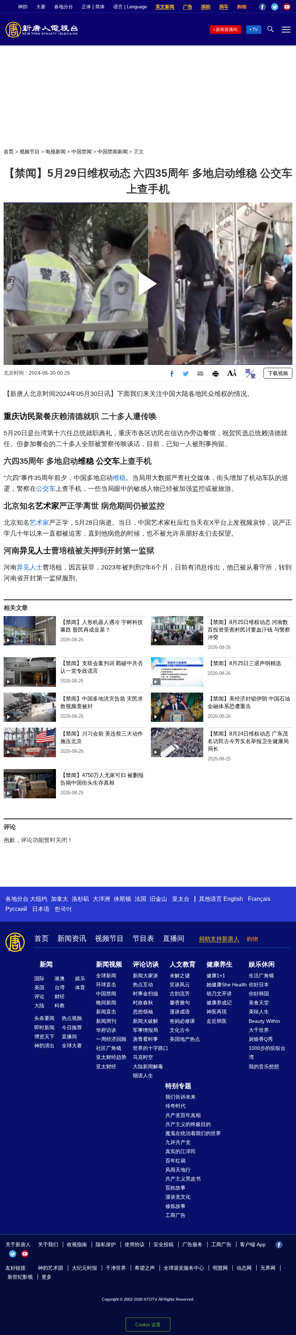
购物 (242, 6)
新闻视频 (109, 964)
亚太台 (181, 899)
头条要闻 (44, 1018)
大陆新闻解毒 (148, 1066)
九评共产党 (178, 1142)
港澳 (60, 978)
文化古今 (180, 1030)
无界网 (267, 1268)
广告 (187, 6)
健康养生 (219, 964)
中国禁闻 (81, 151)
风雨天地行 (178, 1170)
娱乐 (80, 978)
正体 (86, 6)
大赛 (40, 6)
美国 (39, 987)
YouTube (287, 6)
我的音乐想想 (264, 1066)
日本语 (40, 909)
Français (259, 899)
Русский (16, 909)
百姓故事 (175, 1188)
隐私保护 (106, 1244)
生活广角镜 (261, 975)
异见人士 (35, 550)
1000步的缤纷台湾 (267, 1052)
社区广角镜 (108, 1048)
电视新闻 (55, 151)
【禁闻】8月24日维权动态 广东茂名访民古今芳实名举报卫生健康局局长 (248, 741)
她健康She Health (226, 984)
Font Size (232, 373)
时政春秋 (143, 1002)
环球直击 (106, 984)
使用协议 (135, 1244)
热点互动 (143, 984)
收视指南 (77, 1244)
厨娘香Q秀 (261, 1039)
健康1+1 (215, 975)
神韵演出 (44, 1045)
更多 (47, 1277)
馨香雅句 (180, 1002)
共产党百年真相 (183, 1115)
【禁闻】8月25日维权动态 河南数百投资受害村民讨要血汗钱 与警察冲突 (249, 629)
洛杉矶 (80, 899)
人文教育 (183, 964)
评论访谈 (146, 964)
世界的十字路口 (150, 1048)
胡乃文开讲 (219, 993)
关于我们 (48, 1244)
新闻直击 (106, 1012)
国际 (39, 978)
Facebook (262, 6)
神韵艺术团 (50, 1268)
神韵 (22, 6)
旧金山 (158, 899)
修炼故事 (175, 1206)
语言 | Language (130, 6)
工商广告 (175, 1215)
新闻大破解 (145, 1021)
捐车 (223, 6)
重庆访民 (19, 416)
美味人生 (259, 1012)
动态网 (244, 1268)
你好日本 (259, 984)
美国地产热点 (185, 1039)
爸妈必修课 (182, 1021)
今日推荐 (72, 1027)
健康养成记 (219, 1002)
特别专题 (178, 1086)
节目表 (143, 938)
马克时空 (143, 1057)
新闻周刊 (106, 1021)
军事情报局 (145, 1030)
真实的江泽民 (180, 1151)
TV (255, 29)
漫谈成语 (180, 1012)
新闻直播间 (227, 29)
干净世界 (116, 1268)
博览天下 (44, 1036)
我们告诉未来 (180, 1097)
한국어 (63, 909)
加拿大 (59, 899)
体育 (80, 987)
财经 (60, 996)
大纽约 (38, 899)
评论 (39, 996)
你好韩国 (259, 993)
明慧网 (220, 1268)
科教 (60, 1005)
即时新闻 (44, 1027)
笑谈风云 (180, 984)
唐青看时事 (145, 1039)
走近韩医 (216, 1021)
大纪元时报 (84, 1268)
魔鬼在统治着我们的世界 (193, 1133)
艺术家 (47, 505)
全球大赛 (72, 1045)
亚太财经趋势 (111, 1057)
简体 (100, 6)
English (233, 899)
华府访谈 (106, 1030)
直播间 (173, 938)
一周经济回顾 (111, 1039)
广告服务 (192, 1244)
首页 (9, 151)
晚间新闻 (106, 1002)
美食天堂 (259, 1002)
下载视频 (278, 373)
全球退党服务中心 (184, 1268)
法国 (140, 899)
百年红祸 (175, 1161)
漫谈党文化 (178, 1197)
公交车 (108, 461)
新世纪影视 (20, 1277)
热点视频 (72, 1018)
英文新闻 (165, 6)
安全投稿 (163, 1244)
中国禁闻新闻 (112, 151)
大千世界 (259, 1030)
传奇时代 (175, 1106)
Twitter (274, 6)
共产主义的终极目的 (188, 1124)
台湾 (60, 987)
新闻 (46, 964)
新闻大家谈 (145, 975)
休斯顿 (122, 899)
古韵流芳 (180, 993)
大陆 (39, 1005)
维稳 (86, 461)
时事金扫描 (145, 993)
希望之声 (145, 1268)
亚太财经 (106, 1066)
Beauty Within (264, 1021)
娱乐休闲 (262, 964)
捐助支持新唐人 (219, 939)
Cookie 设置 (148, 1324)
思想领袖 (143, 1012)
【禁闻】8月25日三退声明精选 (244, 663)
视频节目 (29, 151)
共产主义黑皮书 (183, 1179)
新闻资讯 (71, 938)
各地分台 (63, 6)
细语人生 (143, 1075)
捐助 (205, 6)
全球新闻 (106, 975)
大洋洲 (101, 899)
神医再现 (216, 1012)
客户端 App (253, 1244)
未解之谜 (180, 975)
